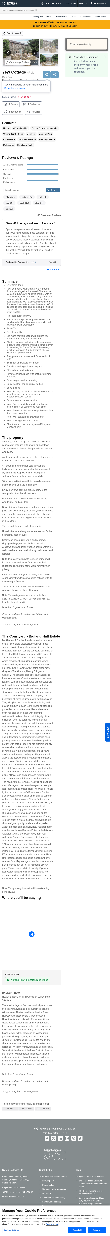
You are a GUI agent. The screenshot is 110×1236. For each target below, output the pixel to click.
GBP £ (82, 3)
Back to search (13, 33)
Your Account (98, 3)
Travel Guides (100, 17)
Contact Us (71, 3)
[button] (8, 53)
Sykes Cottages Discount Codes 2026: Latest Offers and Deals (93, 1184)
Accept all (77, 1230)
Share (55, 74)
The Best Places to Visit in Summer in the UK (91, 1192)
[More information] (104, 57)
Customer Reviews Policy (53, 1197)
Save (47, 74)
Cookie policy (48, 1185)
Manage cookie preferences (54, 1189)
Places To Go (61, 17)
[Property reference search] (36, 10)
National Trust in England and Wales (29, 980)
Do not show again (14, 88)
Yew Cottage (14, 72)
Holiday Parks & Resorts (42, 17)
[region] (55, 1220)
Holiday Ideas (85, 17)
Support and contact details (54, 1176)
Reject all (97, 1230)
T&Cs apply (71, 26)
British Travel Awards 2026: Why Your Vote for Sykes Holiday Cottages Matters (91, 1201)
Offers (73, 17)
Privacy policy (48, 1181)
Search (54, 190)
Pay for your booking (51, 1202)
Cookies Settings (11, 1230)
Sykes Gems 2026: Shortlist (91, 1176)
